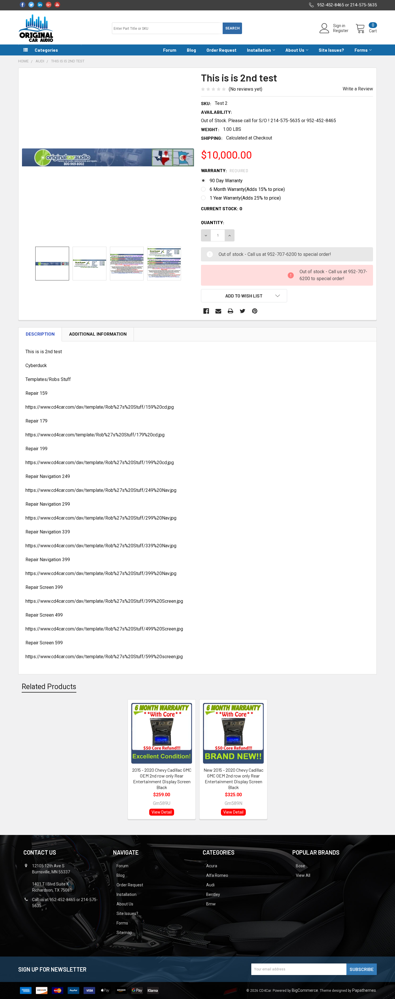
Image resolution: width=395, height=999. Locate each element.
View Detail (162, 812)
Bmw (211, 904)
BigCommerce (305, 990)
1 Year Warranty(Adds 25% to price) (245, 198)
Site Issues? (331, 50)
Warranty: (224, 170)
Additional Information (98, 334)
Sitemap (124, 932)
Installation (259, 50)
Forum (169, 50)
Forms (361, 50)
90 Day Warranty (226, 180)
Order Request (221, 50)
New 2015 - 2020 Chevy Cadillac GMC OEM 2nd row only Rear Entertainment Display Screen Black (233, 778)
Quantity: (212, 222)
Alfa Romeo (217, 875)
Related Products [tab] (49, 686)
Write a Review (358, 89)
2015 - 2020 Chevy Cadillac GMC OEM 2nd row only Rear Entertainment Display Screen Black (161, 778)
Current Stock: (221, 208)
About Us (294, 50)
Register (340, 30)
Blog (191, 50)
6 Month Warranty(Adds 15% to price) (247, 189)
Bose (300, 866)
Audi (210, 885)
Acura (211, 866)
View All (303, 875)
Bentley (213, 894)
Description (40, 334)
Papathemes (364, 990)
